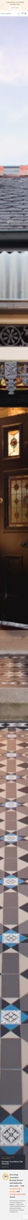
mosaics (13, 1191)
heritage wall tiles (16, 1194)
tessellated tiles (15, 1189)
